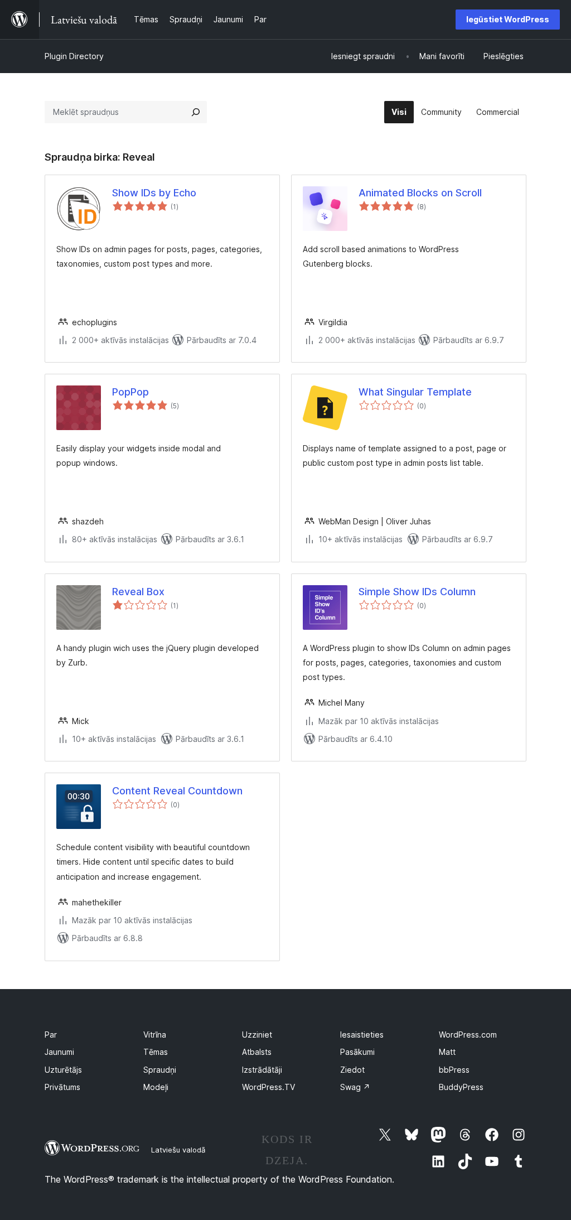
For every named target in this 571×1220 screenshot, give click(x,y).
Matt (447, 1052)
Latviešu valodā (178, 1149)
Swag (355, 1087)
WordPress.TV (268, 1087)
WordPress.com (468, 1034)
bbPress (454, 1069)
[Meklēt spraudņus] (196, 112)
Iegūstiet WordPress (507, 19)
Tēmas (155, 1052)
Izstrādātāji (262, 1069)
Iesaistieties (362, 1034)
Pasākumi (357, 1052)
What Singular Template (415, 392)
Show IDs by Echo (154, 193)
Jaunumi (59, 1052)
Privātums (62, 1087)
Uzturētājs (63, 1069)
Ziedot (352, 1069)
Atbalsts (257, 1052)
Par (51, 1034)
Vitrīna (154, 1034)
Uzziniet (257, 1034)
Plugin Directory (74, 56)
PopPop (130, 392)
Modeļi (155, 1087)
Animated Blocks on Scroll (420, 193)
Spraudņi (159, 1069)
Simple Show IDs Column (417, 591)
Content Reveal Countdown (177, 791)
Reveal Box (138, 591)
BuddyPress (461, 1087)
